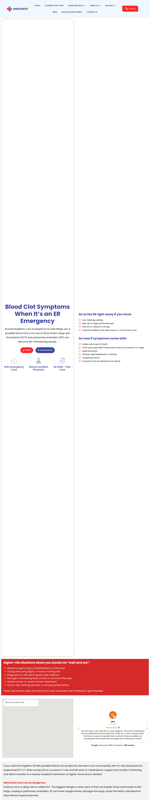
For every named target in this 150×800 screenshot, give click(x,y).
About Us (94, 5)
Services (109, 5)
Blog (55, 12)
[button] (147, 728)
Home (37, 5)
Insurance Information (72, 12)
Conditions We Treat (54, 5)
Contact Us (92, 12)
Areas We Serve (75, 5)
